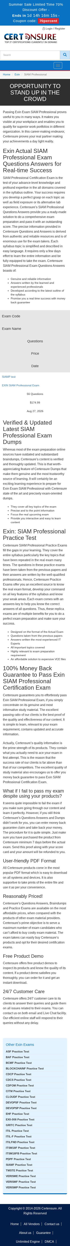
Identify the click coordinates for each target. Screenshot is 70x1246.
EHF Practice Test (17, 1113)
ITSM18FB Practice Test (21, 1153)
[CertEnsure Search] (65, 55)
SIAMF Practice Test (19, 1164)
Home (6, 74)
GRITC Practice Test (19, 1125)
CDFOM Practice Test (20, 1085)
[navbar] (8, 64)
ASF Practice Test (17, 1051)
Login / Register (55, 28)
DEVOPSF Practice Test (21, 1102)
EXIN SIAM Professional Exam (20, 385)
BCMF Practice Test (19, 1062)
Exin (17, 74)
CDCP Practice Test (18, 1074)
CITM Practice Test (18, 1091)
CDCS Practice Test (18, 1079)
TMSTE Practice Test (19, 1170)
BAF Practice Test (17, 1057)
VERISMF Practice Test (21, 1181)
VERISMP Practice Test (21, 1187)
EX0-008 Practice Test (20, 1119)
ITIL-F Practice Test (19, 1136)
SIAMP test (9, 376)
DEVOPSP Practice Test (21, 1108)
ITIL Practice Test (17, 1130)
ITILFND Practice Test (20, 1142)
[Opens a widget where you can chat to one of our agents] (43, 1224)
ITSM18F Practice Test (20, 1147)
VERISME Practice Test (21, 1176)
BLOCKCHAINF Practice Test (25, 1068)
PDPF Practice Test (18, 1159)
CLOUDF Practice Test (20, 1096)
